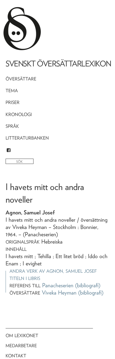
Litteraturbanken (27, 138)
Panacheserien (57, 285)
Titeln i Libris (24, 278)
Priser (13, 102)
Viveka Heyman (59, 292)
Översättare (21, 79)
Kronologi (19, 114)
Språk (12, 126)
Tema (12, 90)
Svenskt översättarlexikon (58, 63)
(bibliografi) (87, 285)
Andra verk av (53, 271)
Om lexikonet (22, 335)
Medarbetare (21, 345)
